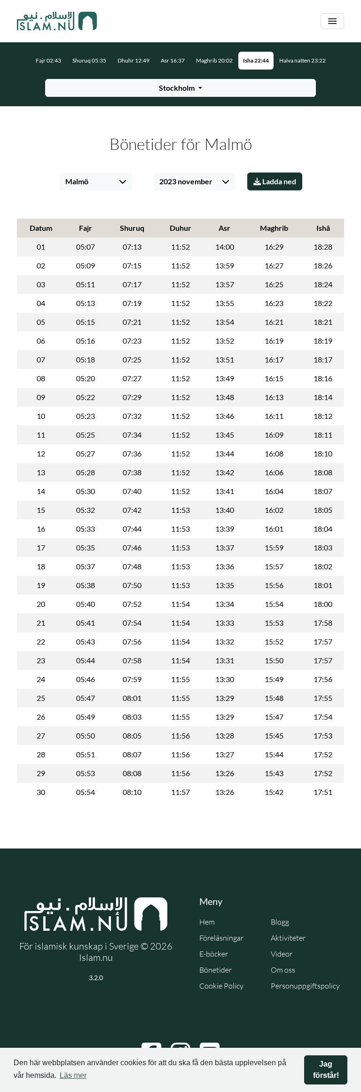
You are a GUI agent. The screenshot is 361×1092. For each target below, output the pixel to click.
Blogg (280, 922)
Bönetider (215, 969)
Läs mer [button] (73, 1075)
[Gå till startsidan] (57, 21)
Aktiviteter (288, 938)
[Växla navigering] (332, 21)
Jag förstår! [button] (326, 1069)
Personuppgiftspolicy (305, 985)
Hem (207, 922)
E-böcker (213, 953)
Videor (281, 953)
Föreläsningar (221, 938)
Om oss (283, 969)
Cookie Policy (221, 985)
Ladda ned (278, 181)
